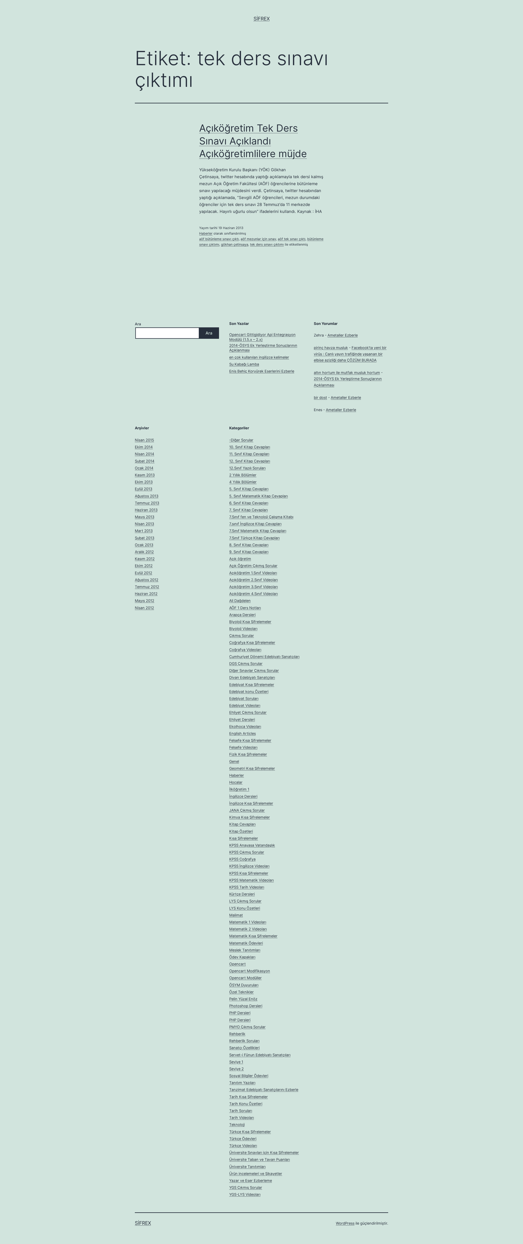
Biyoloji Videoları (243, 628)
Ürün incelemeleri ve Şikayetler (255, 1173)
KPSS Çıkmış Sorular (246, 852)
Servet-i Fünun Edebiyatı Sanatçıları (260, 1055)
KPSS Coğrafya (242, 859)
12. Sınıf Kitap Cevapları (249, 461)
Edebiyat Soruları (243, 698)
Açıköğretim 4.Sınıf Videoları (253, 594)
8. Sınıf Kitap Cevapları (248, 545)
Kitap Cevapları (242, 824)
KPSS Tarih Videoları (246, 887)
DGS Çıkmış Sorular (246, 663)
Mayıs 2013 (144, 517)
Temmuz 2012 (147, 587)
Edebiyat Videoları (244, 705)
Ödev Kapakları (242, 957)
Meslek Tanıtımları (244, 950)
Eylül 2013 (143, 489)
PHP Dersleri (239, 1013)
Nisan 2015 (144, 440)
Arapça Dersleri (242, 615)
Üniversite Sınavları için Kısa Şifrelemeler (264, 1152)
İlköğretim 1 (239, 789)
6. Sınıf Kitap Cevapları (248, 503)
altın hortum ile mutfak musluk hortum (347, 372)
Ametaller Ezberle (342, 335)
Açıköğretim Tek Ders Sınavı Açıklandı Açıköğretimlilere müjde (253, 141)
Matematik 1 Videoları (247, 922)
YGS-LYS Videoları (244, 1194)
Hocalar (236, 782)
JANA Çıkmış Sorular (247, 810)
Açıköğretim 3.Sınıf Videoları (253, 587)
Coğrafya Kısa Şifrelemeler (252, 642)
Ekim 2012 (144, 566)
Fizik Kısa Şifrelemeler (248, 754)
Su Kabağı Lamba (244, 364)
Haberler (205, 233)
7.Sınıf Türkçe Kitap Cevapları (254, 538)
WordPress (345, 1223)
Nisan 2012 (144, 608)
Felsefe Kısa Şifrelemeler (250, 740)
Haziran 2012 (146, 594)
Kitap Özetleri (241, 831)
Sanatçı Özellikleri (244, 1048)
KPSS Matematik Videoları (251, 880)
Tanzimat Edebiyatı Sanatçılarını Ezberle (263, 1089)
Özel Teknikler (241, 992)
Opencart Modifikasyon (249, 971)
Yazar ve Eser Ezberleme (250, 1180)
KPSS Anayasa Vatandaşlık (252, 845)
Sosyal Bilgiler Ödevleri (248, 1076)
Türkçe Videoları (243, 1145)
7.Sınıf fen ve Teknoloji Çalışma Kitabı (261, 517)
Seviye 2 (236, 1069)
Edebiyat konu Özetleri (248, 691)
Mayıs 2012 (144, 601)
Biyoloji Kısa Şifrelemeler (250, 622)
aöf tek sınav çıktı (291, 239)
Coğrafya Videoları (245, 650)
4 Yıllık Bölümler (243, 482)
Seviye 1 (236, 1062)
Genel (234, 761)
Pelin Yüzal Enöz (243, 999)
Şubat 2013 (144, 538)
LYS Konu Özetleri (244, 908)
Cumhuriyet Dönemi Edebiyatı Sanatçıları (264, 656)
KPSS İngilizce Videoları (249, 866)
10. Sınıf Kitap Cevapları (249, 447)
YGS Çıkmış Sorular (245, 1187)
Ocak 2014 (144, 468)
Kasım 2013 (145, 475)
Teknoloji (237, 1124)
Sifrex (262, 19)
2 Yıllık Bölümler (242, 475)
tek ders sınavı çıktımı (267, 244)
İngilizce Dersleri (243, 796)
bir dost (320, 397)
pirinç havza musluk (331, 348)
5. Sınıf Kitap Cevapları (248, 489)
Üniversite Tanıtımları (247, 1167)
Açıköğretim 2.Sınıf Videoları (253, 580)
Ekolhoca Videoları (245, 726)
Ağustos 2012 (146, 580)
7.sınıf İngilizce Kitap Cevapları (255, 524)
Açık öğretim (240, 559)
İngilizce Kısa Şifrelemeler (251, 803)
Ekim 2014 (144, 447)
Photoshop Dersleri (245, 1006)
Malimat (236, 915)
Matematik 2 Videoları (248, 929)
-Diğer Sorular (241, 440)
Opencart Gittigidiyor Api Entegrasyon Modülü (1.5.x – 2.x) (262, 336)
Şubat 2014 (144, 461)
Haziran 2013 (146, 510)
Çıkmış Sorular (241, 635)
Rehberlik (237, 1034)
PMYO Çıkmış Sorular (247, 1027)
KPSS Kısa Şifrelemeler (248, 873)
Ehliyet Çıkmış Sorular (248, 712)
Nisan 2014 (144, 454)
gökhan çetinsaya (234, 244)
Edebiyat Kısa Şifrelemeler (251, 684)
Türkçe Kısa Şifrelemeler (250, 1132)
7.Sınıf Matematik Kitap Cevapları (257, 531)
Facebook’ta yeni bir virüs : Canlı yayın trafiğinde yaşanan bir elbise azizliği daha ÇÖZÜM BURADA (350, 354)
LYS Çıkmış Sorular (245, 901)
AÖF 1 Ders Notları (245, 608)
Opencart (237, 964)
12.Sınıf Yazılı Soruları (247, 468)
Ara (138, 324)
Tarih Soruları (240, 1111)
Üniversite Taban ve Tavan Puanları (259, 1159)
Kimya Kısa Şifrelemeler (249, 817)
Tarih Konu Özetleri (245, 1104)
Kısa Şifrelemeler (243, 838)
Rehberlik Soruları (244, 1041)
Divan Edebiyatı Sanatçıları (252, 677)
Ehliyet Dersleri (242, 719)
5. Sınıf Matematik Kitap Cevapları (258, 496)
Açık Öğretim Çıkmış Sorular (253, 566)
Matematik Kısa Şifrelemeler (253, 936)
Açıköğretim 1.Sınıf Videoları (253, 573)
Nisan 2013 (144, 524)
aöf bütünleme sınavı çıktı (219, 239)
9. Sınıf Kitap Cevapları (248, 552)
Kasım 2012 (145, 559)
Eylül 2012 (143, 573)
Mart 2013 (144, 531)
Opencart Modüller (245, 978)
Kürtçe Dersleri (242, 894)
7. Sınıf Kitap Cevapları (248, 510)
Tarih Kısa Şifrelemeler (248, 1097)
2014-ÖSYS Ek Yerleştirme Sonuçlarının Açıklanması (263, 347)
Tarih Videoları (241, 1117)
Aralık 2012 (144, 552)
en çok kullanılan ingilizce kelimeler (259, 357)
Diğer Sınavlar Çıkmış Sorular (254, 670)
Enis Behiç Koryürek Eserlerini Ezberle (261, 371)
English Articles (242, 733)
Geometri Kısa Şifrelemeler (252, 768)
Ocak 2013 (144, 545)
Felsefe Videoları (243, 747)
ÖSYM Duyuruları (243, 985)
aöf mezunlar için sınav (258, 239)
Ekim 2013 (144, 482)
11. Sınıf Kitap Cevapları (249, 454)
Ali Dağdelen (240, 601)
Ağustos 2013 (146, 496)
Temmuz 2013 (147, 503)
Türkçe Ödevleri (242, 1139)
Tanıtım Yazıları (242, 1083)
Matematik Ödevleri (246, 943)
